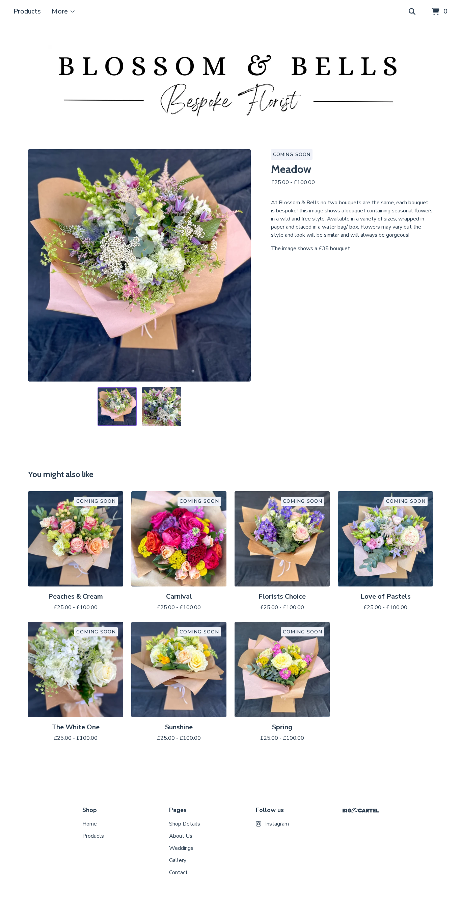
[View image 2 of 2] (161, 406)
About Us (180, 836)
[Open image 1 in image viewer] (139, 265)
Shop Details (184, 824)
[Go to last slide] (37, 265)
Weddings (181, 848)
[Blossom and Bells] (230, 86)
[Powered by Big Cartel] (361, 810)
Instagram (277, 824)
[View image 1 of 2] (117, 406)
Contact (178, 872)
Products (27, 11)
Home (89, 824)
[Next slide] (241, 265)
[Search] (412, 11)
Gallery (177, 860)
